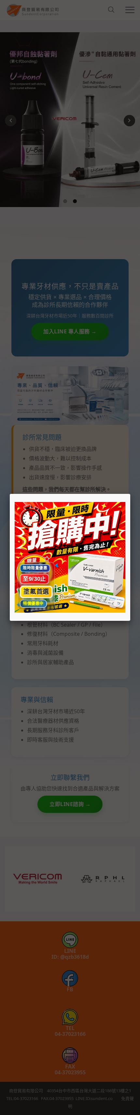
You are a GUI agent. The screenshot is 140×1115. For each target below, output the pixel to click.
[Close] (130, 494)
